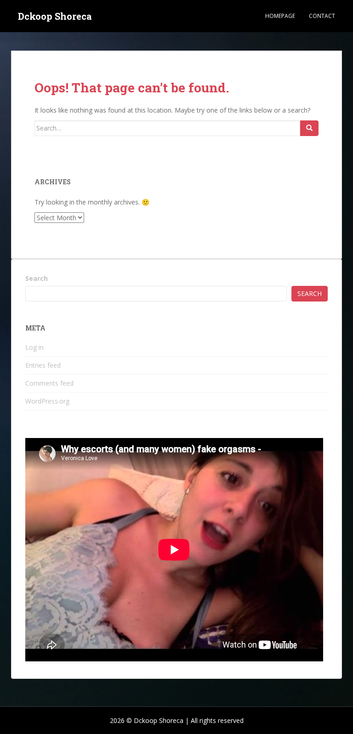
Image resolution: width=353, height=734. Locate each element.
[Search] (309, 128)
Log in (34, 347)
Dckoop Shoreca (55, 16)
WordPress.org (47, 401)
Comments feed (49, 383)
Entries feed (43, 365)
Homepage (280, 16)
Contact (322, 16)
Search (36, 278)
